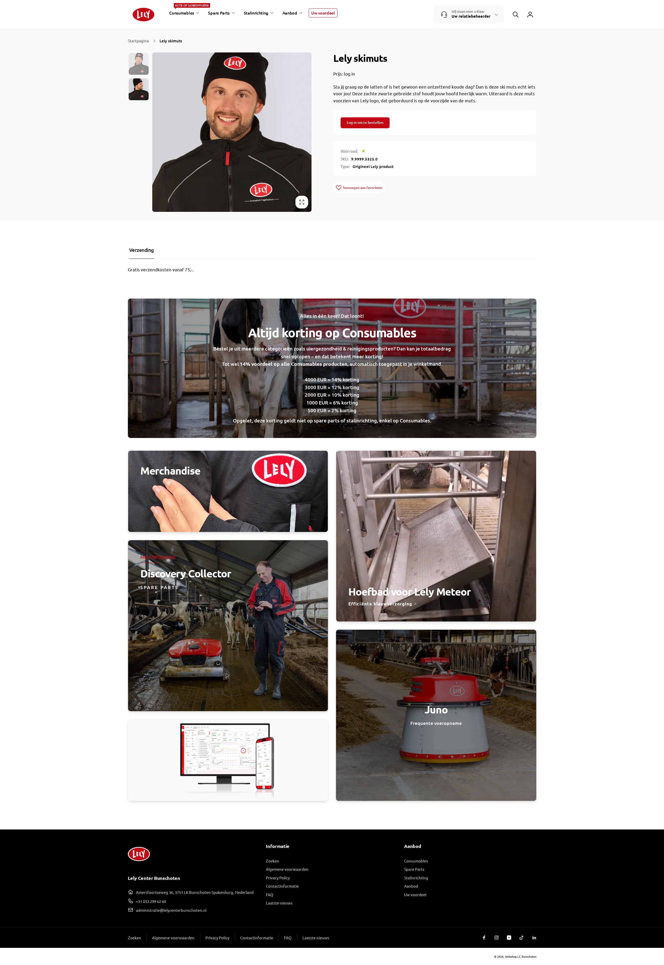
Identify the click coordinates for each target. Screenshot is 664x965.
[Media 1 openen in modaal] (232, 132)
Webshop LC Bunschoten (520, 956)
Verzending (141, 250)
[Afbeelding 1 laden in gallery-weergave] (139, 64)
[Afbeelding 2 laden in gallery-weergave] (139, 89)
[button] (183, 13)
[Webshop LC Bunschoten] (139, 863)
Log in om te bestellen (365, 122)
